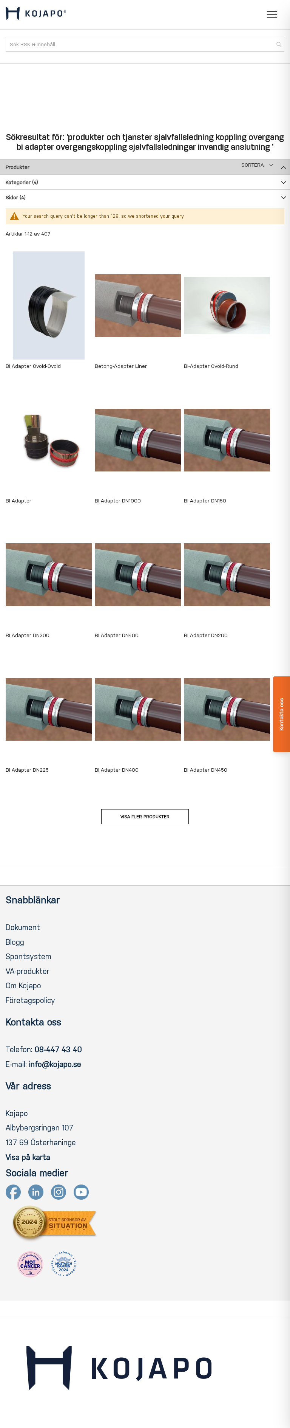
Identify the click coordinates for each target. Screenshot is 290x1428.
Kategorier (22, 182)
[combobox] (145, 44)
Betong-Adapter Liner (121, 366)
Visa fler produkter (145, 816)
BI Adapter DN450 (205, 770)
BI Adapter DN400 (117, 635)
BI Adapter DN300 (27, 635)
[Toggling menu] (272, 14)
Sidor (16, 197)
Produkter (17, 167)
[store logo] (36, 15)
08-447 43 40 (58, 1049)
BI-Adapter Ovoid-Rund (211, 366)
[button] (257, 165)
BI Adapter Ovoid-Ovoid (33, 366)
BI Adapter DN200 (206, 635)
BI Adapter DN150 (205, 501)
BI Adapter (18, 501)
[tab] (145, 166)
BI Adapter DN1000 (118, 501)
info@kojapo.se (55, 1064)
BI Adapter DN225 (27, 770)
